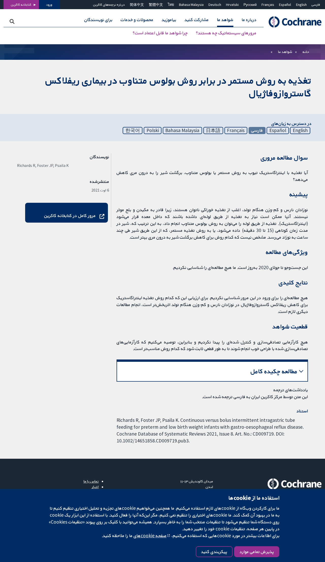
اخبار (95, 486)
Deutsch (214, 4)
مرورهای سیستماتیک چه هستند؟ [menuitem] (226, 33)
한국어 (132, 130)
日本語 (213, 130)
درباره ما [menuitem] (249, 20)
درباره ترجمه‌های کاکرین (109, 4)
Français (268, 4)
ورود (49, 4)
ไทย (171, 4)
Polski (153, 130)
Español (285, 4)
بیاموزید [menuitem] (169, 20)
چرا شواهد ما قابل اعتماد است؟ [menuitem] (160, 33)
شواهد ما (285, 51)
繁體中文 (156, 4)
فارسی (316, 4)
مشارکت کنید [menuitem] (197, 20)
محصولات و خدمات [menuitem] (137, 20)
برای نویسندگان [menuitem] (98, 20)
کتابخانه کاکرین (21, 4)
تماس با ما (91, 481)
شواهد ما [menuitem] (225, 20)
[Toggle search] (12, 21)
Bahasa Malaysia (191, 4)
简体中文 (137, 4)
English (301, 4)
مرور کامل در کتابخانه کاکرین (70, 215)
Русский (250, 4)
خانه (306, 51)
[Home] (292, 22)
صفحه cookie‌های (150, 535)
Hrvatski (232, 4)
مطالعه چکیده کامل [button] (274, 371)
